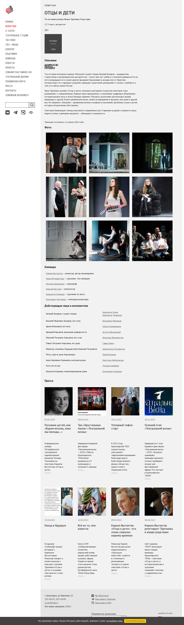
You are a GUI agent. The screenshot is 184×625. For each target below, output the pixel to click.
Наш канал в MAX (103, 602)
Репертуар (10, 26)
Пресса (9, 86)
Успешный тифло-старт (122, 426)
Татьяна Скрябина (111, 365)
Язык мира (11, 53)
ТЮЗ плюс (10, 40)
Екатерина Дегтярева (56, 299)
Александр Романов (55, 294)
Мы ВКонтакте (102, 595)
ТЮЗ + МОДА (11, 44)
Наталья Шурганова (55, 283)
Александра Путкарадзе (114, 349)
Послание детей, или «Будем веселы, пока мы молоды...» (58, 428)
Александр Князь (110, 312)
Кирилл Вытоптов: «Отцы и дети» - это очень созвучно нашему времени (123, 530)
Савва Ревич (108, 343)
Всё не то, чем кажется (87, 527)
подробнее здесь (114, 620)
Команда (10, 58)
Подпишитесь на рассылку (103, 613)
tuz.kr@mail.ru (51, 602)
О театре (10, 30)
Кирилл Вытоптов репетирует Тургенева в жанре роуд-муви (159, 529)
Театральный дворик (17, 76)
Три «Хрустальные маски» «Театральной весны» (91, 428)
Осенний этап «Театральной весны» (158, 426)
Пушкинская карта (15, 81)
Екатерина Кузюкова (112, 371)
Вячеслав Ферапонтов (113, 337)
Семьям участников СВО (18, 72)
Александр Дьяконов (112, 315)
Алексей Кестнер (53, 289)
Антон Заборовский (112, 332)
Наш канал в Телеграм (105, 599)
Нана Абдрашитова (55, 278)
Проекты (10, 67)
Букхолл (9, 49)
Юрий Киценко (109, 354)
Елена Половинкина (112, 326)
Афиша (9, 21)
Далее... (48, 472)
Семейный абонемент (17, 95)
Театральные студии (16, 35)
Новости (10, 63)
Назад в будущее (55, 525)
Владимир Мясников (112, 320)
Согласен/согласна (135, 621)
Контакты (10, 90)
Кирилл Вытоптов (54, 273)
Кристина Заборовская (113, 360)
